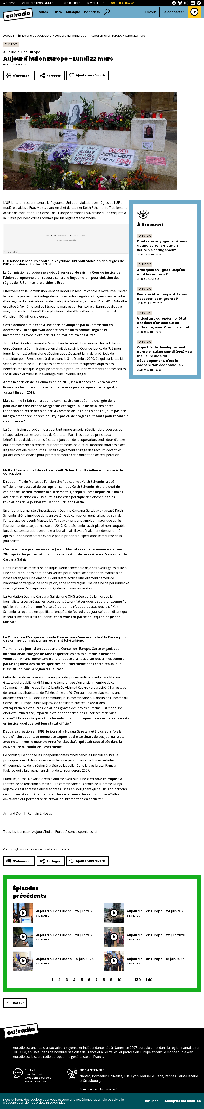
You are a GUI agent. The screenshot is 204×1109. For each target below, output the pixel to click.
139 (137, 980)
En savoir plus (55, 1102)
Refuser (151, 1101)
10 (119, 980)
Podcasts (92, 12)
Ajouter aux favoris (91, 75)
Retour (18, 1003)
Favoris (150, 12)
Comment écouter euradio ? (98, 1089)
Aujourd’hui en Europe (71, 36)
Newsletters (95, 3)
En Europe (11, 44)
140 (149, 980)
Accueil (8, 36)
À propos (9, 3)
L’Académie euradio (38, 1078)
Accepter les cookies (182, 1101)
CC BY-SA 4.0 (34, 849)
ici (95, 831)
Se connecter (173, 12)
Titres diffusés (70, 3)
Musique (73, 12)
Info (58, 12)
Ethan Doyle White (16, 849)
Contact (30, 1070)
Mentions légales (36, 1081)
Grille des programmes (37, 3)
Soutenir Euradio (122, 3)
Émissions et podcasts (34, 36)
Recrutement (33, 1074)
